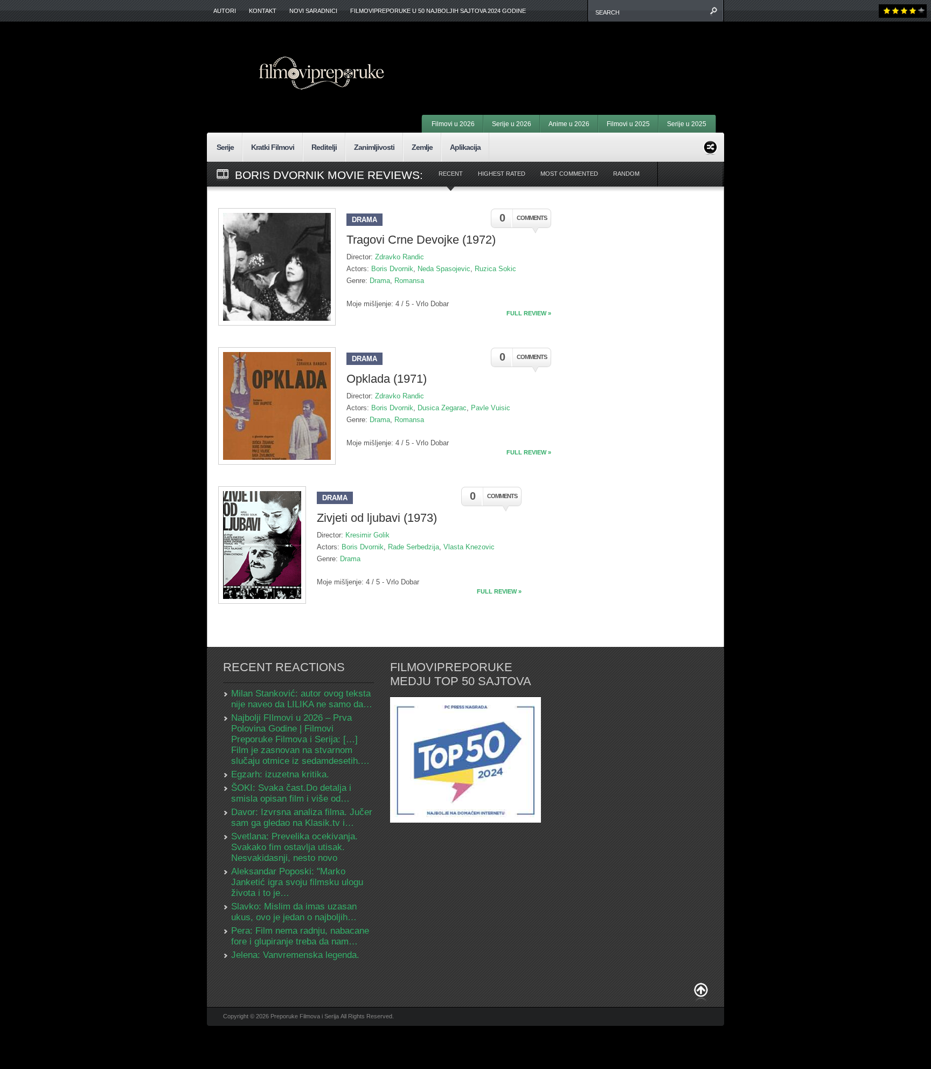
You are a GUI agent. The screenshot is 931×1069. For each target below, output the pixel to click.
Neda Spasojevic (444, 269)
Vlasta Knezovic (469, 547)
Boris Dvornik (392, 269)
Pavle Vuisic (490, 408)
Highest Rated (501, 173)
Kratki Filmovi (272, 147)
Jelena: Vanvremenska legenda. (295, 955)
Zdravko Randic (399, 257)
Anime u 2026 (568, 124)
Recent (451, 173)
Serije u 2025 (686, 124)
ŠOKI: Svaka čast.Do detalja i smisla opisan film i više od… (291, 793)
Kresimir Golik (367, 535)
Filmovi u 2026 (453, 124)
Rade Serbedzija (413, 547)
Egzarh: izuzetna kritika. (280, 774)
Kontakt (262, 11)
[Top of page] (701, 992)
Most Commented (569, 173)
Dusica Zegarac (442, 408)
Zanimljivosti (374, 147)
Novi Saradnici (313, 11)
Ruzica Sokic (495, 269)
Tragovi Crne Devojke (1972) (421, 239)
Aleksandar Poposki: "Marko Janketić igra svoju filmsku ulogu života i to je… (297, 882)
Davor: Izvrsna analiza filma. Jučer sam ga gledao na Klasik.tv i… (301, 817)
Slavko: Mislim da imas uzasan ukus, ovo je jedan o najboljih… (294, 911)
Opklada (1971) (386, 378)
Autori (224, 11)
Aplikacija (465, 147)
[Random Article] (710, 146)
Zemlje (422, 147)
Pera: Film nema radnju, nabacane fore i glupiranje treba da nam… (300, 936)
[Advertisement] (582, 54)
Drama (364, 220)
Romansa (409, 281)
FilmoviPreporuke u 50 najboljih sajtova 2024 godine (438, 11)
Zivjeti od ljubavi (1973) (377, 518)
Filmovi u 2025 (628, 124)
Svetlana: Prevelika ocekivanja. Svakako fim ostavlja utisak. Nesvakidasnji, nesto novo (294, 847)
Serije (225, 147)
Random (626, 173)
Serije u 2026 (511, 124)
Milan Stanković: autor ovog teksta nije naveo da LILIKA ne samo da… (301, 698)
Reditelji (324, 147)
